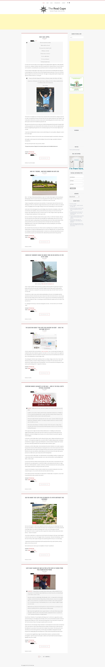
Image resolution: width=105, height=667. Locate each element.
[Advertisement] (52, 21)
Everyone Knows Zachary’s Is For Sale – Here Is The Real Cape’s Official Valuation (44, 387)
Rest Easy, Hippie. (44, 37)
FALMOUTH (30, 591)
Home (44, 2)
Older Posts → (47, 656)
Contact (63, 2)
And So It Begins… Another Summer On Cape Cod (44, 171)
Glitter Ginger (32, 162)
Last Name (72, 184)
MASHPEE (29, 408)
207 (43, 656)
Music (51, 2)
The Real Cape (31, 151)
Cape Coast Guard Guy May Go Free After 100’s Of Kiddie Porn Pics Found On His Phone (44, 569)
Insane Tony (33, 153)
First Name (72, 180)
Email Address (72, 177)
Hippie (29, 153)
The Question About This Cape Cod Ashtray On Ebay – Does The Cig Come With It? (44, 328)
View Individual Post (44, 158)
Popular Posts (57, 2)
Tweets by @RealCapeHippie (74, 149)
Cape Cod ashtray (45, 351)
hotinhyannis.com (51, 283)
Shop (47, 2)
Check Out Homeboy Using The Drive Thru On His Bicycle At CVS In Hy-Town (44, 256)
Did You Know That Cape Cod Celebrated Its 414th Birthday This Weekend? (44, 498)
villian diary (44, 283)
